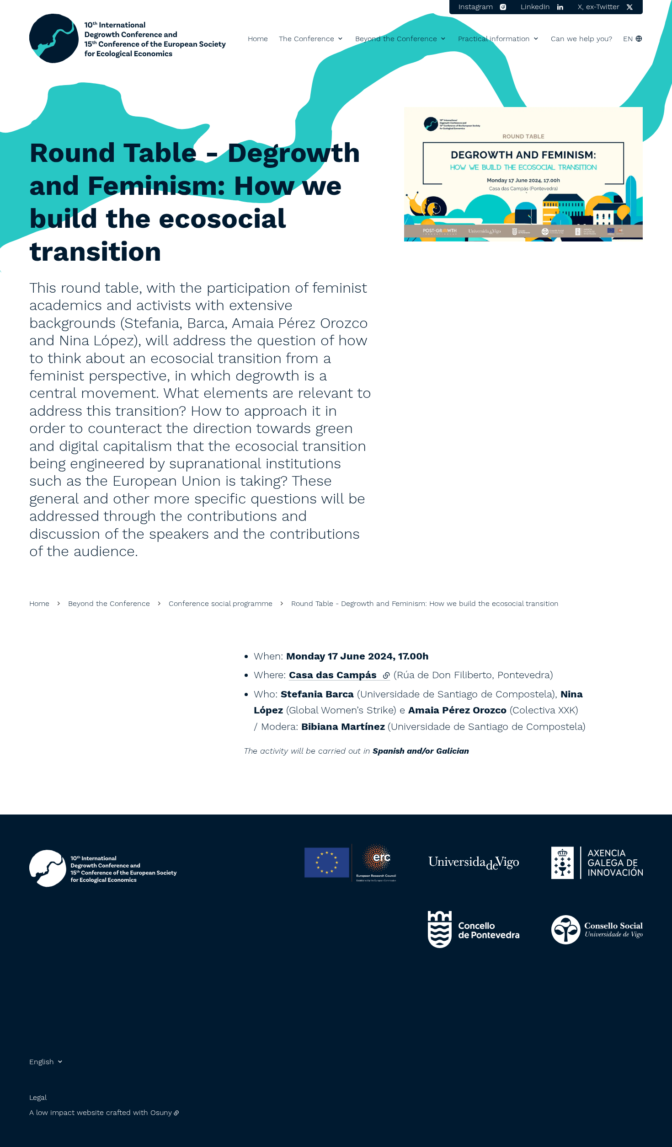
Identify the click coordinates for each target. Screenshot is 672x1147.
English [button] (41, 1061)
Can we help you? (581, 38)
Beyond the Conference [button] (396, 38)
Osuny (161, 1112)
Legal (38, 1097)
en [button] (628, 38)
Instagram (476, 6)
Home (258, 38)
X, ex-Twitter (598, 6)
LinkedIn (535, 6)
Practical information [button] (494, 38)
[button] (523, 174)
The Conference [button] (306, 38)
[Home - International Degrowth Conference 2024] (128, 39)
